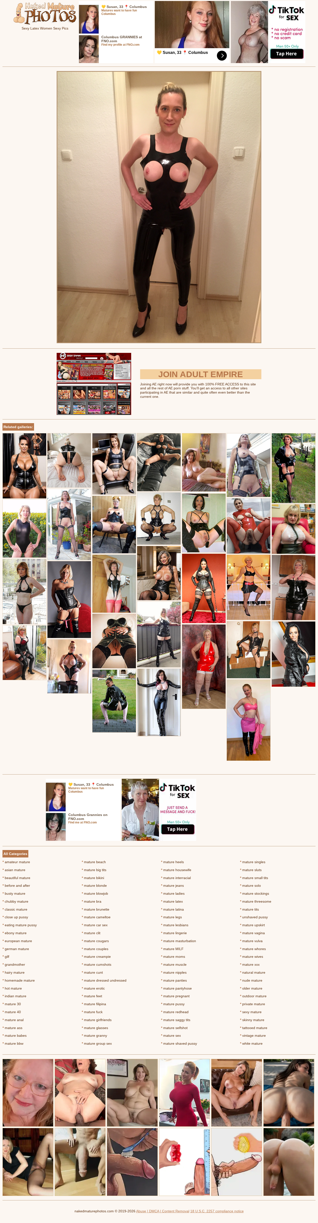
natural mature (252, 972)
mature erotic (93, 988)
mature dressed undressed (104, 980)
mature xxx (250, 964)
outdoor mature (253, 996)
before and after (16, 886)
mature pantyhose (176, 988)
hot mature (12, 988)
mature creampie (96, 957)
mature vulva (251, 941)
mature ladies (173, 893)
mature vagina (252, 933)
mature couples (95, 949)
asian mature (13, 870)
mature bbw (12, 1043)
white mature (251, 1043)
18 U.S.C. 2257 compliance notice (217, 1211)
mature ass (12, 1028)
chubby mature (15, 901)
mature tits (249, 909)
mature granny (94, 1036)
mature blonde (94, 886)
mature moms (173, 957)
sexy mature (251, 1012)
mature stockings (254, 893)
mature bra (91, 901)
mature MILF (172, 949)
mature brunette (95, 909)
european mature (17, 941)
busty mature (13, 893)
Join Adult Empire (200, 374)
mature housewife (176, 870)
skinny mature (252, 1020)
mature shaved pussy (179, 1043)
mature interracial (176, 878)
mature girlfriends (97, 1020)
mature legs (171, 917)
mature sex (171, 1036)
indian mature (14, 996)
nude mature (251, 980)
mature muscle (174, 964)
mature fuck (92, 1012)
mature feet (92, 996)
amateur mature (16, 862)
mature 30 (11, 1004)
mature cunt (92, 972)
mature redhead (175, 1012)
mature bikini (93, 878)
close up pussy (15, 917)
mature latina (172, 909)
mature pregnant (175, 996)
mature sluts (251, 870)
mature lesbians (174, 925)
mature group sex (97, 1043)
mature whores (253, 949)
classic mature (14, 909)
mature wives (251, 957)
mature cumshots (96, 964)
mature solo (250, 886)
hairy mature (13, 972)
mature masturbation (178, 941)
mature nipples (174, 972)
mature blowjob (95, 893)
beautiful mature (16, 878)
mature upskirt (252, 925)
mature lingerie (174, 933)
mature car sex (95, 925)
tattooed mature (253, 1028)
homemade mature (18, 980)
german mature (15, 949)
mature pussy (173, 1004)
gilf (5, 957)
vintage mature (253, 1036)
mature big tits (94, 870)
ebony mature (14, 933)
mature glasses (95, 1028)
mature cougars (95, 941)
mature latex (172, 901)
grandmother (13, 964)
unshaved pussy (254, 917)
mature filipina (94, 1004)
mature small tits (254, 878)
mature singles (252, 862)
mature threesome (255, 901)
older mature (251, 988)
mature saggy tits (175, 1020)
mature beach (94, 862)
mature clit (91, 933)
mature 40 (11, 1012)
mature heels (172, 862)
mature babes (14, 1036)
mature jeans (172, 886)
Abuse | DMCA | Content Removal (162, 1211)
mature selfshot (174, 1028)
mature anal (13, 1020)
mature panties (174, 980)
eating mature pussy (19, 925)
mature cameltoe (96, 917)
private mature (252, 1004)
